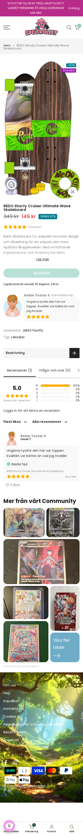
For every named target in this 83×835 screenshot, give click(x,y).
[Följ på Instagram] (15, 762)
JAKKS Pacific (32, 330)
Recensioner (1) (19, 370)
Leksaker (18, 337)
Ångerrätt (11, 740)
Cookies (9, 716)
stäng (75, 8)
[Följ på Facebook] (5, 762)
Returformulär (14, 732)
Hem (7, 45)
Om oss (9, 685)
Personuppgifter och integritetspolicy (33, 724)
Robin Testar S (37, 295)
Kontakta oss (13, 709)
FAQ (6, 693)
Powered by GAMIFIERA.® (21, 666)
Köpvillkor (10, 701)
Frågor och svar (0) (55, 370)
